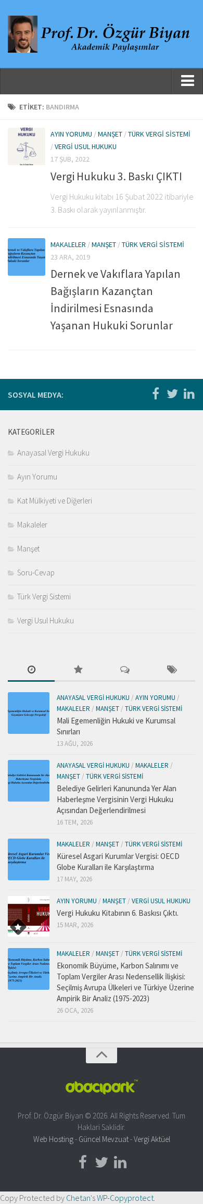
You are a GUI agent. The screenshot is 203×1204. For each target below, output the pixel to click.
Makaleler (68, 244)
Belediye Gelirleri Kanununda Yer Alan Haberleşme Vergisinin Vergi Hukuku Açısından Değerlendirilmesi (116, 799)
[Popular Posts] (78, 670)
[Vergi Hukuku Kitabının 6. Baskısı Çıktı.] (28, 916)
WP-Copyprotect (125, 1198)
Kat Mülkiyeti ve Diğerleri (54, 501)
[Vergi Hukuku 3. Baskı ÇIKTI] (26, 146)
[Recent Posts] (31, 670)
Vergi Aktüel (152, 1139)
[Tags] (171, 670)
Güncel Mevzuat (104, 1139)
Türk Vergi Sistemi (159, 134)
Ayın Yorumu (71, 134)
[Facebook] (155, 394)
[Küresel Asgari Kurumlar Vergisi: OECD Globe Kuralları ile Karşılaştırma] (28, 859)
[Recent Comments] (125, 670)
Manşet (110, 134)
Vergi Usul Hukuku (86, 146)
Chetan (78, 1198)
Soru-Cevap (36, 573)
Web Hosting (53, 1139)
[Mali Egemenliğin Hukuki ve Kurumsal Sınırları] (28, 713)
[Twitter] (172, 394)
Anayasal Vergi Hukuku (53, 453)
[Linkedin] (189, 394)
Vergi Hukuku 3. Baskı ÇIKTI (116, 176)
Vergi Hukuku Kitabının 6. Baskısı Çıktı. (118, 913)
